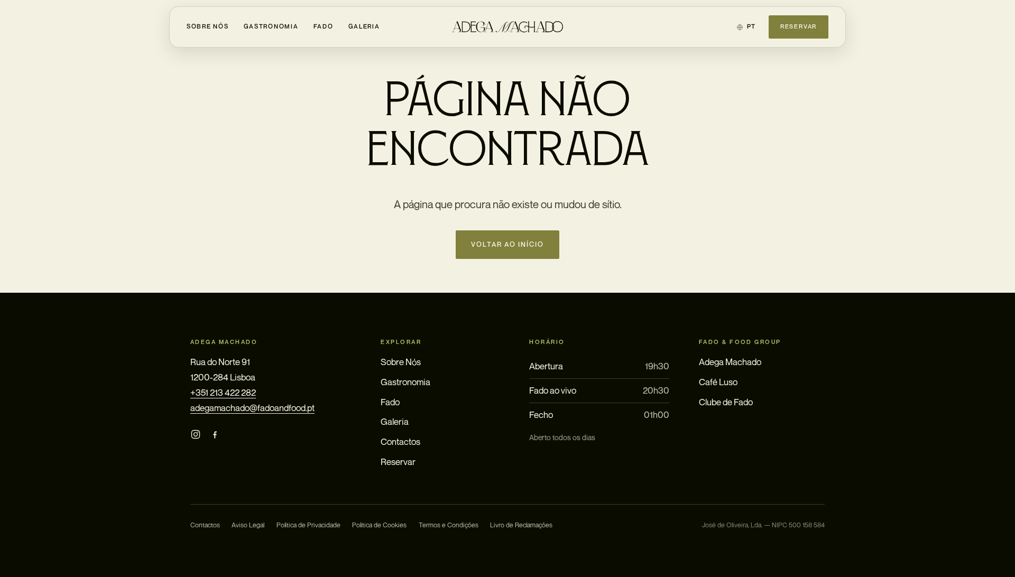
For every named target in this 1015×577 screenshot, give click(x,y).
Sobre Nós (208, 26)
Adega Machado (730, 361)
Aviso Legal (248, 525)
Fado (323, 26)
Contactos (400, 441)
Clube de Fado (726, 401)
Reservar (798, 26)
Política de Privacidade (308, 525)
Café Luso (718, 381)
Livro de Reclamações (521, 525)
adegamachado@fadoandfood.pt (252, 407)
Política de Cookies (379, 525)
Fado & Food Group (740, 342)
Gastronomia (271, 26)
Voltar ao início (508, 244)
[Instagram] (195, 434)
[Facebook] (214, 434)
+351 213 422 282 (223, 392)
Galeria (364, 26)
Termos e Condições (448, 525)
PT (751, 26)
